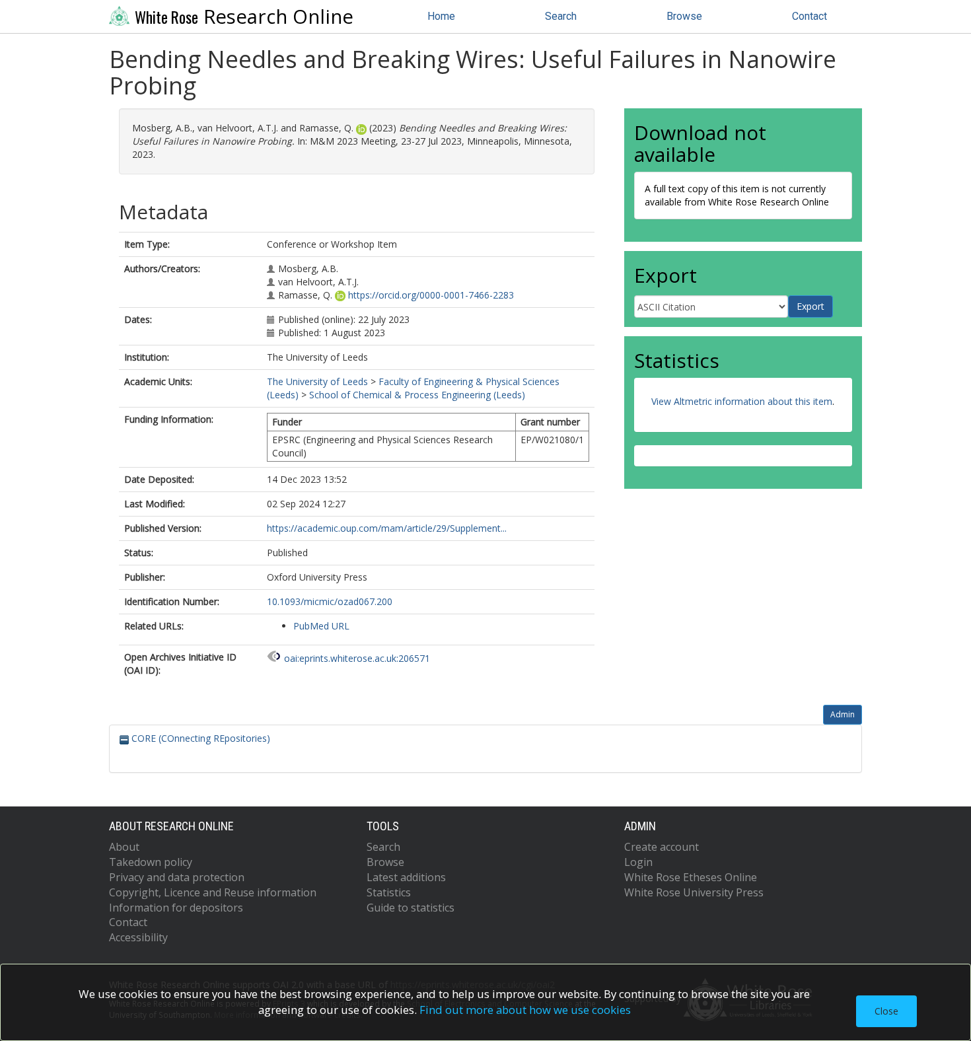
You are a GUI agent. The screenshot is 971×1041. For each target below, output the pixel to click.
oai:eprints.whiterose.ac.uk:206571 (357, 658)
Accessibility (138, 937)
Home (441, 16)
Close (886, 1011)
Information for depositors (176, 907)
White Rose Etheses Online (690, 877)
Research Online (244, 16)
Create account (661, 847)
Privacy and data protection (176, 877)
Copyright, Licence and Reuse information (212, 892)
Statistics (389, 892)
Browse (684, 16)
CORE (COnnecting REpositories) (199, 738)
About (124, 847)
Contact (809, 16)
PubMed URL (321, 626)
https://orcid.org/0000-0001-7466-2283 (431, 295)
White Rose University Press (694, 892)
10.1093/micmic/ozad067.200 (329, 601)
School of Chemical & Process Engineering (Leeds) (417, 394)
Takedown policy (150, 862)
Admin (842, 714)
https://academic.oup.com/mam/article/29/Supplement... (387, 528)
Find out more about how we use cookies (525, 1009)
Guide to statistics (410, 907)
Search (561, 16)
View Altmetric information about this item (741, 401)
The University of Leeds (317, 381)
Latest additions (406, 877)
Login (638, 862)
